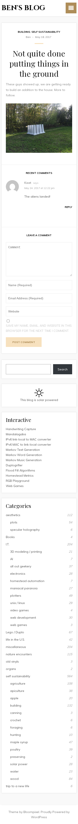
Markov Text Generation (23, 450)
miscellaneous (16, 647)
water (14, 771)
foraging (16, 727)
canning (15, 713)
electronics (17, 574)
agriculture (17, 683)
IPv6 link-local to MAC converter (28, 439)
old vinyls (12, 661)
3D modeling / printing (26, 552)
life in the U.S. (15, 639)
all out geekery (20, 566)
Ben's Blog (23, 8)
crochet (15, 720)
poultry (15, 749)
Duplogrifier (14, 465)
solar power (19, 764)
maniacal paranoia (23, 588)
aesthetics (13, 515)
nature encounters (19, 654)
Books (10, 537)
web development (23, 618)
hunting (15, 735)
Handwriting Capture (21, 429)
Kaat (27, 183)
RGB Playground (17, 481)
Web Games (15, 486)
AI (11, 559)
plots (13, 522)
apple (14, 698)
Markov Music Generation (24, 460)
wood (14, 779)
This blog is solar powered (39, 400)
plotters (15, 596)
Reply (68, 207)
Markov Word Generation (24, 455)
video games (19, 610)
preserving (17, 757)
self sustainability (45, 31)
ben (28, 37)
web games (18, 625)
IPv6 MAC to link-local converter (28, 444)
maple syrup (19, 742)
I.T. (7, 544)
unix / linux (17, 603)
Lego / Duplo (15, 632)
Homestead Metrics (20, 476)
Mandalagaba (16, 434)
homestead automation (27, 581)
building (24, 31)
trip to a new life (17, 786)
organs (11, 669)
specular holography (25, 530)
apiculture (17, 691)
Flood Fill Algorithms (20, 470)
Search (63, 369)
